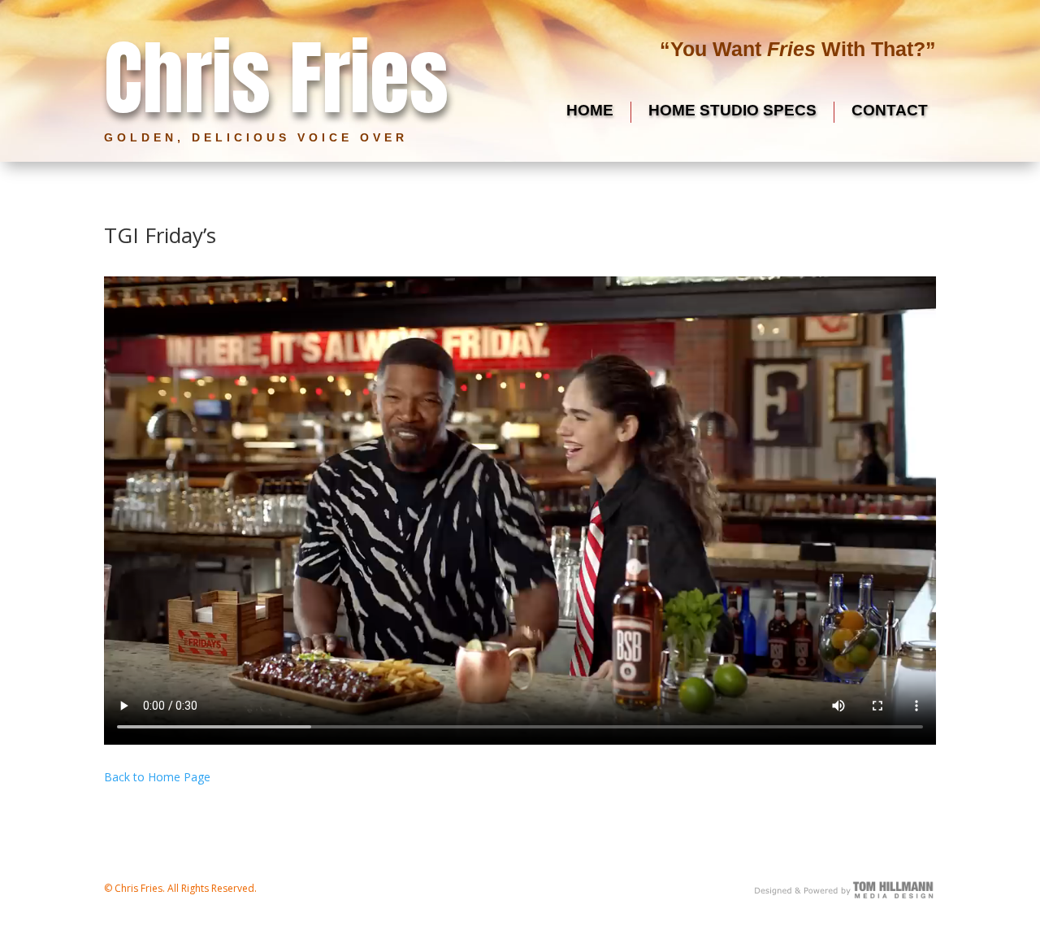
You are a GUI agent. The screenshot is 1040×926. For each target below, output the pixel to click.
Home (589, 110)
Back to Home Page (157, 777)
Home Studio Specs (732, 110)
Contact (890, 110)
